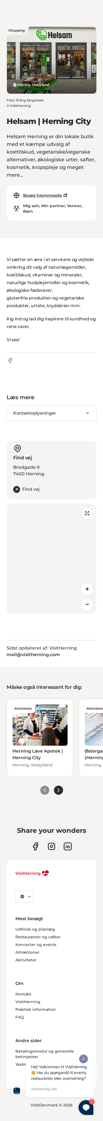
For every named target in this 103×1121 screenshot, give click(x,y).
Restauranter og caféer (38, 936)
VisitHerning (27, 1001)
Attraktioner (27, 952)
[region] (51, 559)
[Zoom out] (87, 604)
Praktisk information (35, 1009)
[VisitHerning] (32, 873)
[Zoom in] (87, 589)
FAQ (19, 1017)
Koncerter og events (35, 944)
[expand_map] (87, 513)
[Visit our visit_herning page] (51, 846)
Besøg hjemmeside (42, 195)
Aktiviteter (26, 960)
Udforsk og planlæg (35, 929)
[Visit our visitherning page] (35, 846)
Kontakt (23, 994)
